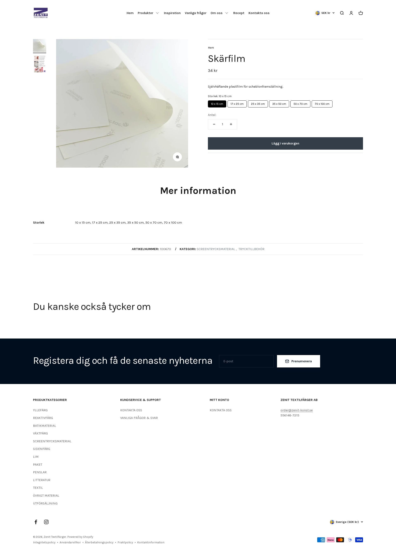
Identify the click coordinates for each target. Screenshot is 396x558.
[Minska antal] (214, 124)
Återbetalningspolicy (99, 542)
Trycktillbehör (251, 249)
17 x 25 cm (237, 102)
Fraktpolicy (125, 542)
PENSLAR (40, 472)
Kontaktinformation (150, 542)
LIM (36, 457)
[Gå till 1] (39, 46)
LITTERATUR (41, 480)
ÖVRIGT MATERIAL (46, 495)
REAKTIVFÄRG (43, 418)
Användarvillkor (70, 542)
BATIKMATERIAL (44, 426)
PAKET (37, 464)
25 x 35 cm (258, 102)
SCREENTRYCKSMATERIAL (52, 441)
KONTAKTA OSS (131, 410)
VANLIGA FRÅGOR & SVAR (139, 418)
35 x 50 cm (279, 102)
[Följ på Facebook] (36, 522)
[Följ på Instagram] (46, 522)
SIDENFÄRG (41, 449)
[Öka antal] (231, 124)
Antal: (212, 115)
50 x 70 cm (300, 102)
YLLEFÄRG (40, 410)
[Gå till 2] (39, 65)
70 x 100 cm (322, 102)
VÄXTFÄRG (40, 433)
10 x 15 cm (217, 102)
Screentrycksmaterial (216, 249)
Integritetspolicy (44, 542)
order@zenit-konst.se (296, 410)
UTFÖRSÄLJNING (45, 503)
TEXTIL (38, 488)
